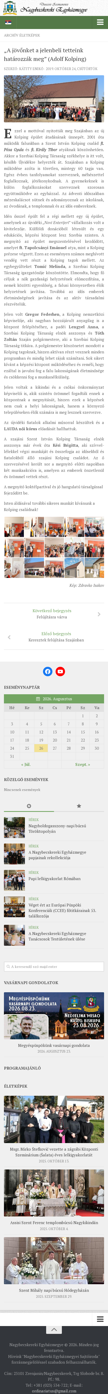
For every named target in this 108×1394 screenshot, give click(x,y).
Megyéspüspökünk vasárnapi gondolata (54, 1045)
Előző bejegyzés (56, 636)
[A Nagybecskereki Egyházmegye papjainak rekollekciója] (14, 854)
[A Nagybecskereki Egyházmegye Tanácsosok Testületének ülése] (14, 935)
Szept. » (82, 764)
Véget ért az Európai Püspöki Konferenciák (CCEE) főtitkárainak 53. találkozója (62, 910)
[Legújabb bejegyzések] (29, 806)
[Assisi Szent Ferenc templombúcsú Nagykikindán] (54, 1193)
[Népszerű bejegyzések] (79, 806)
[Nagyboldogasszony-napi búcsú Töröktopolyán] (14, 827)
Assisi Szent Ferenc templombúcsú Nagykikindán (54, 1222)
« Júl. (26, 764)
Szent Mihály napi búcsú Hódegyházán (54, 1290)
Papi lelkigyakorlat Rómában (54, 878)
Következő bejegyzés (52, 613)
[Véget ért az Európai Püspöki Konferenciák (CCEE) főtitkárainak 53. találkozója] (14, 906)
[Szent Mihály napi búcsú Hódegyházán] (54, 1260)
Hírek (34, 819)
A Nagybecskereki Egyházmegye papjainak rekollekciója (57, 855)
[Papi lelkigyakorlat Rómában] (14, 880)
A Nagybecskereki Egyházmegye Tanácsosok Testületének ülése (57, 936)
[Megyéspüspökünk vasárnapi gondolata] (54, 1015)
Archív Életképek (22, 35)
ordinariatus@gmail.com (54, 1390)
